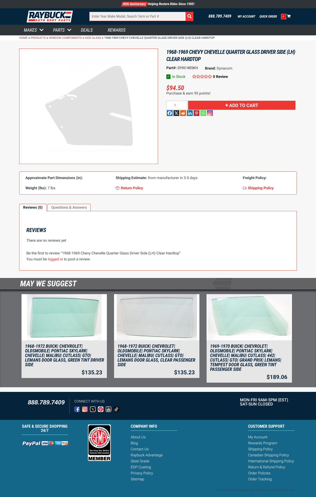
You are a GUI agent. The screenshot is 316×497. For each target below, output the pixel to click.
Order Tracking (260, 479)
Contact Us (140, 449)
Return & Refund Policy (266, 467)
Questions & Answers (69, 207)
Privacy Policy (142, 473)
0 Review (220, 76)
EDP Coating (141, 467)
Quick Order (268, 16)
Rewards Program (262, 443)
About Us (138, 437)
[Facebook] (170, 113)
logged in (55, 259)
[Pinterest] (196, 113)
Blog (134, 443)
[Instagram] (210, 113)
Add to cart (243, 105)
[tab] (32, 207)
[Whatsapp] (203, 113)
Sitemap (137, 479)
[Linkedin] (190, 113)
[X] (176, 113)
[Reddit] (183, 113)
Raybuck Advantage (147, 455)
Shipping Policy (260, 449)
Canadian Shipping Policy (268, 455)
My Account (246, 16)
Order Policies (259, 473)
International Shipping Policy (271, 461)
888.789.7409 (219, 16)
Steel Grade (140, 461)
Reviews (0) (33, 207)
